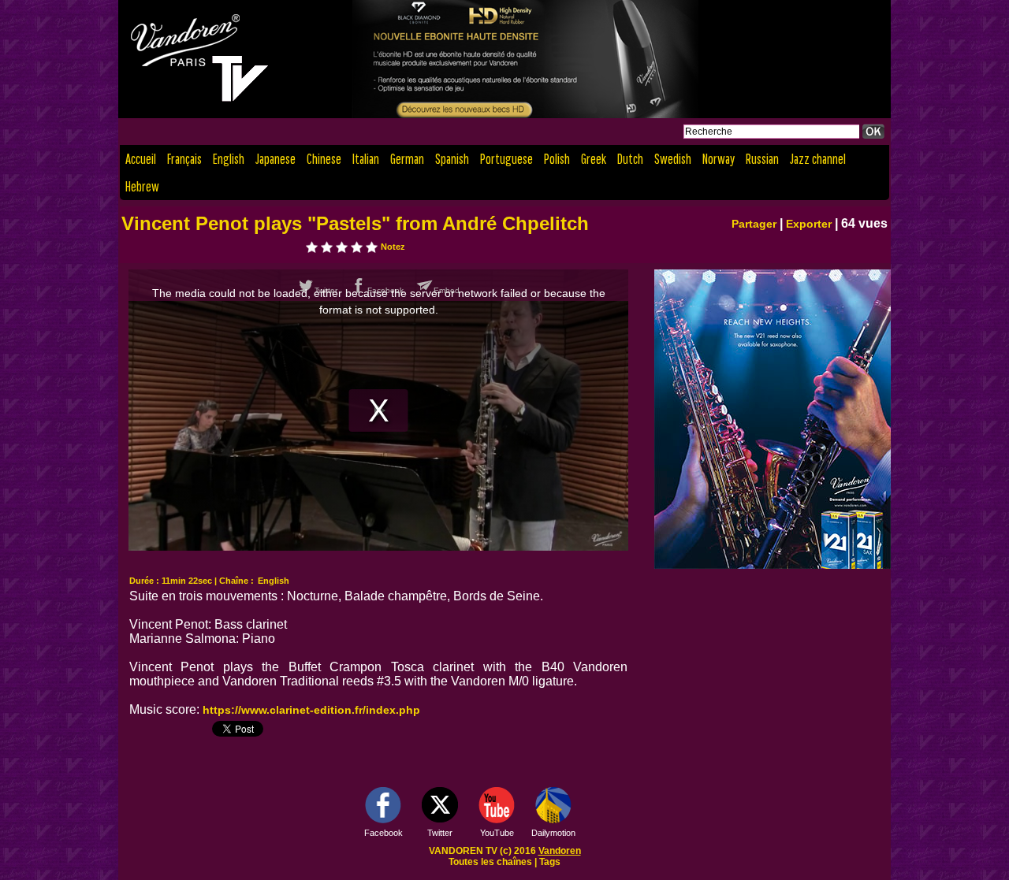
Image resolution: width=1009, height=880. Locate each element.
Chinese (324, 158)
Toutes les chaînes (490, 861)
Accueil (140, 158)
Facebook (383, 832)
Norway (718, 158)
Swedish (672, 158)
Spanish (452, 158)
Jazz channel (818, 158)
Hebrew (142, 186)
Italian (365, 158)
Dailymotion (553, 832)
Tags (549, 861)
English (228, 158)
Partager (754, 223)
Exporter (809, 223)
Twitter (439, 832)
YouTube (497, 832)
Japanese (275, 158)
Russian (762, 158)
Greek (593, 158)
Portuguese (506, 158)
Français (184, 158)
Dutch (630, 158)
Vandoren (559, 850)
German (407, 158)
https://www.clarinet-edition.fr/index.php (311, 710)
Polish (557, 158)
